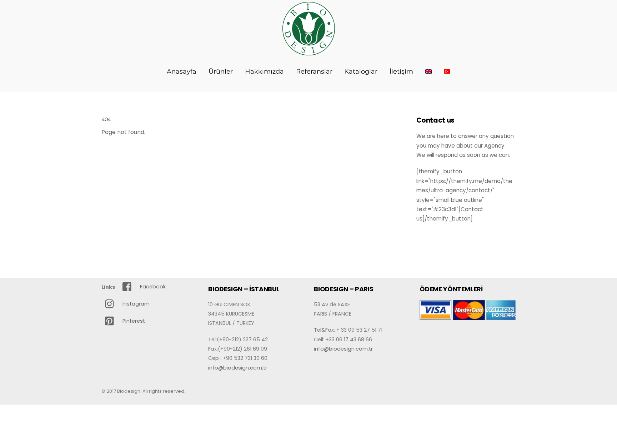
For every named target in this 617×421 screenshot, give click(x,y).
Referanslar (314, 71)
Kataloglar (360, 71)
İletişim (401, 71)
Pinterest (133, 321)
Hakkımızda (264, 71)
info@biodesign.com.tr (237, 367)
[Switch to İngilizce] (428, 71)
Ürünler (221, 71)
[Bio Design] (308, 51)
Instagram (135, 303)
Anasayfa (181, 71)
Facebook (152, 286)
